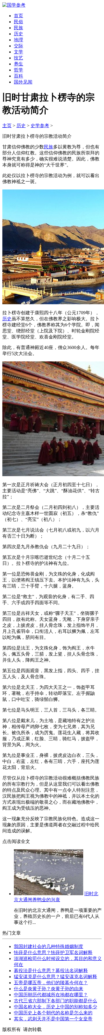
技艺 (18, 57)
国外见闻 (23, 82)
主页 (7, 125)
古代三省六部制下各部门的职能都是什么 (55, 1000)
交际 (18, 45)
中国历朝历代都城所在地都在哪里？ (51, 994)
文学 (18, 51)
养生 (18, 63)
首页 (18, 15)
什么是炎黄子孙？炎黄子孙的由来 (48, 988)
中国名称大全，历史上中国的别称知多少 (55, 1006)
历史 (18, 33)
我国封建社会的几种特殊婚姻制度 (48, 946)
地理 (18, 39)
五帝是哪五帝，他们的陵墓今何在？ (51, 982)
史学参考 (40, 125)
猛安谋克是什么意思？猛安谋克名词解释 (55, 976)
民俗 (18, 21)
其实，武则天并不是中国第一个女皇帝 (53, 1018)
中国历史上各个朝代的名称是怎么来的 (53, 1012)
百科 (18, 75)
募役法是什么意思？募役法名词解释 (51, 970)
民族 (18, 27)
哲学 (18, 69)
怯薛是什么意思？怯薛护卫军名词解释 (53, 952)
